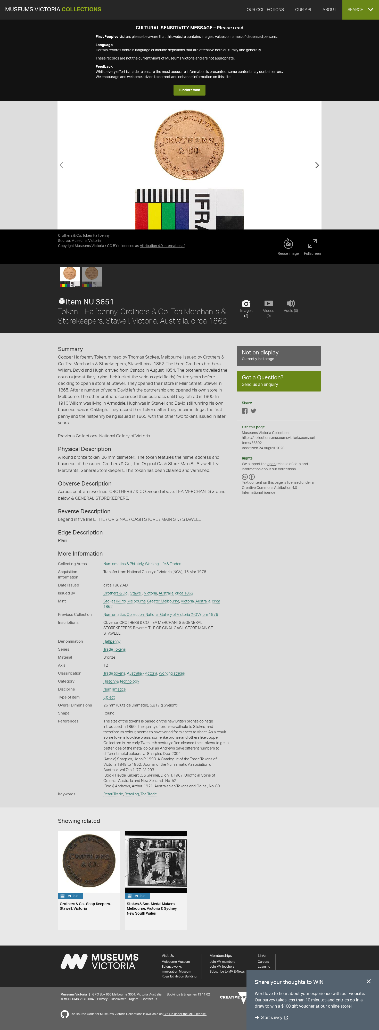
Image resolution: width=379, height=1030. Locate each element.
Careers (263, 961)
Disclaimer (118, 999)
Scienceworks (172, 966)
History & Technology (121, 681)
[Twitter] (253, 412)
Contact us (149, 999)
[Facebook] (245, 412)
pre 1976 (210, 615)
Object (109, 697)
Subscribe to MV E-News (227, 971)
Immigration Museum (176, 971)
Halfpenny (111, 641)
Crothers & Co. (115, 593)
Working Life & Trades (163, 564)
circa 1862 (184, 593)
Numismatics (114, 689)
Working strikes (172, 673)
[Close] (369, 982)
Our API (303, 10)
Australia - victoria (142, 673)
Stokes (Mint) (114, 601)
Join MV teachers (222, 966)
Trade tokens (114, 673)
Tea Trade (149, 794)
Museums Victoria (53, 9)
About (329, 10)
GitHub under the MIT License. (185, 1014)
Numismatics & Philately (123, 564)
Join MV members (222, 961)
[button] (360, 10)
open (271, 464)
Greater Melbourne (163, 601)
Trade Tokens (114, 649)
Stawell (136, 593)
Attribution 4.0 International (162, 246)
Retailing (132, 794)
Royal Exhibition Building (179, 976)
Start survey (271, 1018)
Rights (133, 999)
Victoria (150, 593)
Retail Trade (113, 794)
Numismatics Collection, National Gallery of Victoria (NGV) (152, 615)
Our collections (265, 10)
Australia (166, 593)
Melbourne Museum (176, 961)
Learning (264, 966)
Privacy (102, 999)
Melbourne (136, 601)
